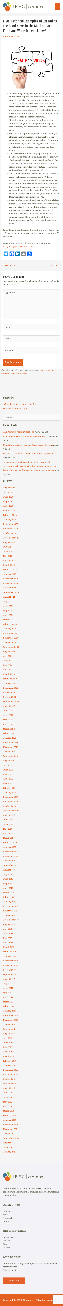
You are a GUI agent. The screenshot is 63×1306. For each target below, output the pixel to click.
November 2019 (10, 856)
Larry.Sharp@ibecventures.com (18, 246)
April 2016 (8, 1051)
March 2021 (8, 783)
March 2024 (9, 619)
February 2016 (9, 1061)
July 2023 (8, 656)
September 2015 (11, 1083)
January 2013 (9, 1151)
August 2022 (9, 706)
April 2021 (8, 778)
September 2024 (11, 592)
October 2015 (9, 1079)
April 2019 (8, 888)
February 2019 (9, 897)
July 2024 (8, 601)
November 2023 (10, 637)
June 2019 (8, 878)
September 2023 (11, 647)
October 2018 (9, 915)
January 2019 (9, 901)
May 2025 (7, 556)
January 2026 (9, 519)
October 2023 (9, 642)
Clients (6, 1211)
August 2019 (9, 869)
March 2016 (8, 1056)
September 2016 (11, 1029)
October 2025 (9, 533)
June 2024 (8, 606)
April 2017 (8, 997)
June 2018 (8, 933)
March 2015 (8, 1110)
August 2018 (9, 924)
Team (5, 1214)
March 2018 (8, 947)
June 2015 (8, 1097)
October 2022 (9, 697)
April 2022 (8, 724)
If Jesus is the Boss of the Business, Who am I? (25, 436)
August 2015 (9, 1088)
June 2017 (8, 988)
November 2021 (10, 747)
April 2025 (8, 560)
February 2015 (9, 1115)
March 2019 (8, 892)
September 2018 (11, 919)
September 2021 (11, 756)
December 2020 (10, 797)
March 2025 (9, 565)
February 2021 (9, 788)
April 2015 (8, 1106)
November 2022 (10, 692)
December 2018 (10, 906)
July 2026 (8, 492)
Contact (6, 1221)
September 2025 (11, 537)
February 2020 (10, 842)
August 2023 (9, 651)
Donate (6, 1247)
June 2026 (8, 496)
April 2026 (8, 505)
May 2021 (7, 774)
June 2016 (8, 1042)
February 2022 (10, 733)
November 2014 (10, 1129)
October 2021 (9, 751)
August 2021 (9, 760)
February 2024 (10, 624)
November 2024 (10, 583)
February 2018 (9, 951)
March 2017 (9, 1001)
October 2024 (9, 587)
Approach (8, 1218)
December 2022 (10, 688)
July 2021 (7, 765)
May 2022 (7, 719)
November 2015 (10, 1074)
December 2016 (10, 1015)
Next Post (56, 265)
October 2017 (9, 969)
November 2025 (10, 528)
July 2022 (8, 710)
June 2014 (8, 1147)
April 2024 (8, 615)
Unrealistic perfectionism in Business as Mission (27, 445)
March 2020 (9, 838)
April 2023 (8, 669)
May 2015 (7, 1101)
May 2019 (7, 883)
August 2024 (9, 597)
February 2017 (10, 1006)
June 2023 (8, 660)
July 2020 (8, 819)
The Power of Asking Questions (18, 431)
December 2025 (10, 524)
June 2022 (8, 715)
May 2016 (7, 1047)
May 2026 (7, 501)
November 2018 (10, 910)
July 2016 (7, 1038)
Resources (8, 1237)
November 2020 (10, 801)
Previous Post (9, 265)
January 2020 (9, 847)
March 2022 (9, 728)
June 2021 (8, 769)
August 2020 (9, 815)
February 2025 (10, 569)
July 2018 (7, 929)
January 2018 (9, 956)
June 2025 (8, 551)
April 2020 (8, 833)
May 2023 (7, 665)
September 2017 (11, 974)
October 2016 (9, 1024)
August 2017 (9, 979)
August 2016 (9, 1033)
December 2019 (10, 851)
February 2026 (10, 515)
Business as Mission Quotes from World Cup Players (28, 453)
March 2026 (9, 510)
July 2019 (7, 874)
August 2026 (9, 487)
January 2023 (9, 683)
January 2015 (9, 1120)
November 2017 (10, 965)
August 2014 (9, 1142)
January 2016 (9, 1065)
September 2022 (11, 701)
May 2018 (7, 938)
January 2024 (9, 628)
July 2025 (8, 546)
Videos (6, 1240)
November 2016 (10, 1020)
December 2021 (10, 742)
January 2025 (9, 574)
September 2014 (11, 1138)
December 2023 (10, 633)
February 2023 (10, 678)
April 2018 (8, 942)
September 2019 (11, 865)
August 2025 (9, 542)
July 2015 (7, 1092)
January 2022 (9, 737)
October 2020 (9, 806)
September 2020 (11, 810)
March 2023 (9, 674)
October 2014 (9, 1133)
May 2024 (7, 610)
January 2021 (9, 792)
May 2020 (7, 829)
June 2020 (8, 824)
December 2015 (10, 1070)
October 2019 (9, 860)
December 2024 (10, 578)
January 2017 (9, 1010)
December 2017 (10, 960)
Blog (5, 1244)
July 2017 (7, 983)
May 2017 (7, 992)
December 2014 (10, 1124)
